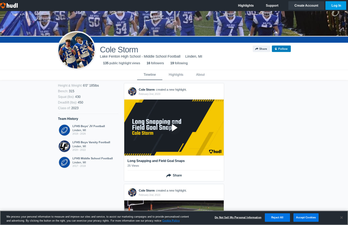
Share (263, 48)
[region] (174, 218)
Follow (283, 48)
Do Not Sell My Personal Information (238, 217)
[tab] (149, 75)
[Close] (341, 217)
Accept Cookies (306, 217)
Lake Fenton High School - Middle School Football (140, 56)
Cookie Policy (171, 220)
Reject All (277, 217)
